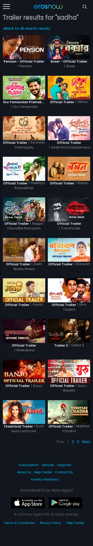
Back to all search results (27, 28)
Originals (64, 465)
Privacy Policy (50, 523)
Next (86, 441)
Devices (48, 465)
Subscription (29, 465)
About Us (24, 472)
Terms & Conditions (19, 523)
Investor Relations (45, 479)
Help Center (43, 472)
